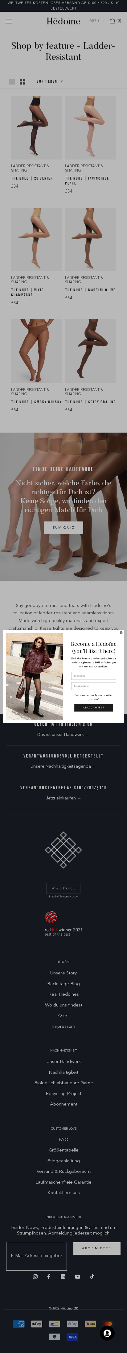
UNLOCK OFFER (93, 707)
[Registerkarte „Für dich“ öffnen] (107, 1333)
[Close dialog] (121, 632)
